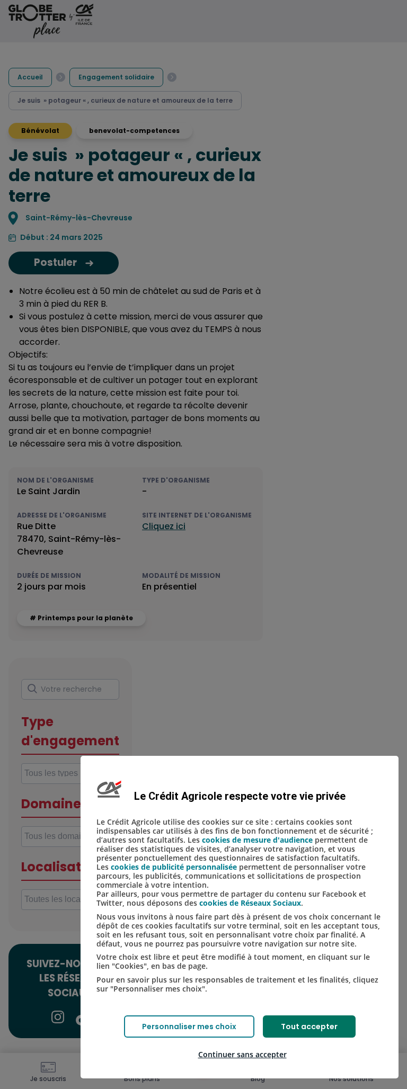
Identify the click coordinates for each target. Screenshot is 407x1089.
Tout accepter (309, 1026)
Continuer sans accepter (242, 1054)
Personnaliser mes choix (189, 1026)
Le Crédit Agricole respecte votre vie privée (240, 796)
